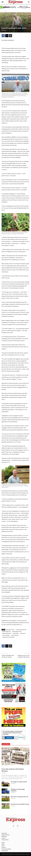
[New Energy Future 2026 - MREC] (13, 682)
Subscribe (4, 833)
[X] (6, 35)
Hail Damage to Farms (17, 631)
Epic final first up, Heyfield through (20, 804)
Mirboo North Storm (6, 633)
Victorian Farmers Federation (8, 637)
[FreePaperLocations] (13, 726)
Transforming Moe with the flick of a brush (8, 656)
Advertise (4, 836)
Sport (3, 845)
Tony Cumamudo (15, 635)
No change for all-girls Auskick (19, 781)
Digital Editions (6, 835)
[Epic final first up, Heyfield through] (6, 806)
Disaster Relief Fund (6, 631)
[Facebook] (3, 35)
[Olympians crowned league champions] (6, 791)
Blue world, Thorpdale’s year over (19, 796)
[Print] (10, 35)
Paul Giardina (15, 633)
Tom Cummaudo (5, 635)
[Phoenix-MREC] (13, 702)
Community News (6, 849)
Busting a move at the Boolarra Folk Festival (23, 656)
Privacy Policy (5, 839)
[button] (2, 2)
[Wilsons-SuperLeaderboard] (15, 7)
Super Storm (23, 633)
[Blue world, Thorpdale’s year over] (6, 798)
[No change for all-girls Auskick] (6, 783)
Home (2, 10)
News (6, 10)
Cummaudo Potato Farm (21, 629)
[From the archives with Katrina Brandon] (15, 757)
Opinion (4, 847)
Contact (4, 838)
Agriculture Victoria (10, 629)
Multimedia (5, 850)
